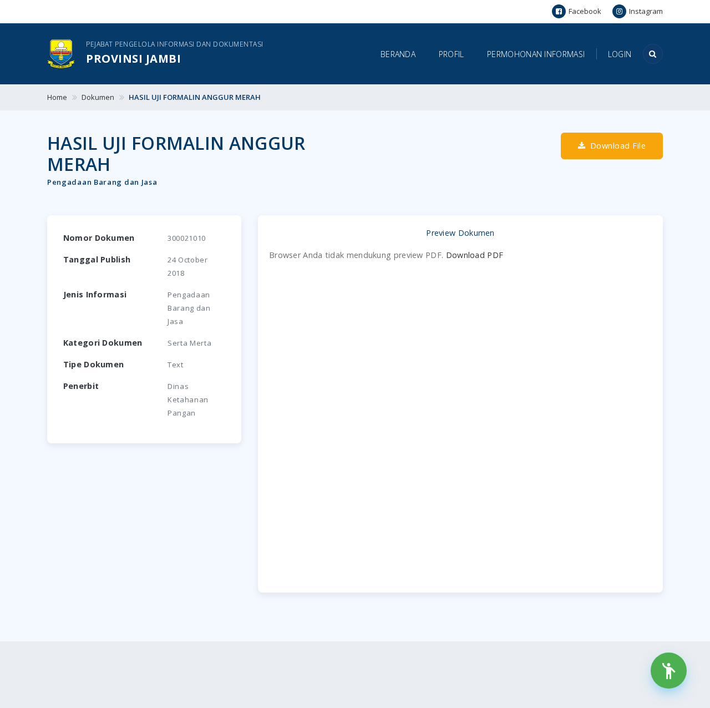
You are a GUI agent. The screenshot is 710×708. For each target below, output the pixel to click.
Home (57, 97)
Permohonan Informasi (536, 54)
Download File (616, 145)
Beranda (398, 54)
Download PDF (475, 255)
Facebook (585, 11)
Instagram (646, 11)
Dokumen (98, 97)
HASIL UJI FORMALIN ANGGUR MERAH (195, 97)
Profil (451, 54)
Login (620, 54)
